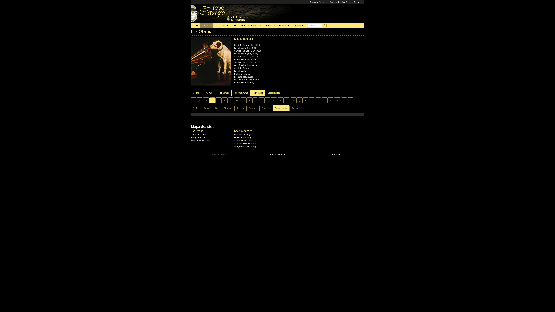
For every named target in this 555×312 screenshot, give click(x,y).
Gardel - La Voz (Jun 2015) (247, 62)
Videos (259, 93)
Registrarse (324, 2)
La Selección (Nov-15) (245, 59)
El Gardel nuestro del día (246, 80)
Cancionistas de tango (245, 143)
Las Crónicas (265, 25)
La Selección (240, 71)
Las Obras (207, 25)
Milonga (228, 108)
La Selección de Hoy (244, 82)
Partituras (243, 93)
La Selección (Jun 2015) (245, 65)
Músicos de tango (243, 134)
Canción (266, 108)
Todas (196, 93)
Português (358, 2)
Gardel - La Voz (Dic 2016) (247, 45)
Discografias (274, 93)
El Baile (252, 25)
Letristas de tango (243, 137)
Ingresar (314, 2)
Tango (207, 108)
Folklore (253, 108)
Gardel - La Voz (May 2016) (247, 51)
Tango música (198, 137)
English (341, 2)
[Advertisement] (321, 57)
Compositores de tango (245, 146)
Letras (226, 93)
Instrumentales (242, 74)
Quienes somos (219, 154)
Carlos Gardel (238, 25)
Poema (240, 108)
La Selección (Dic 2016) (245, 48)
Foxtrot (295, 108)
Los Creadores (222, 25)
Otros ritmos (281, 108)
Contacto (335, 154)
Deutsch (349, 2)
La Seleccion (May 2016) (246, 54)
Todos (196, 108)
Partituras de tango (200, 140)
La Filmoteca (298, 25)
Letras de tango (198, 134)
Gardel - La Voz (241, 68)
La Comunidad (281, 25)
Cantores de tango (243, 140)
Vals (217, 108)
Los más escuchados (244, 77)
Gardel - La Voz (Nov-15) (246, 56)
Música (211, 93)
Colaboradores (277, 154)
